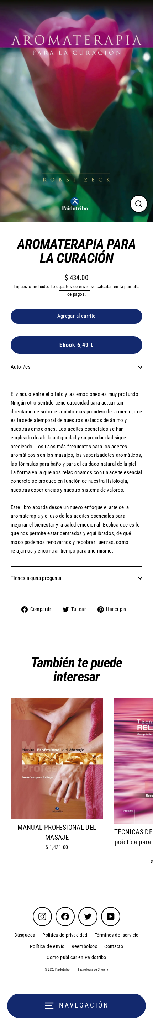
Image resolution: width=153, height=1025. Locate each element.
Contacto (113, 946)
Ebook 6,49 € (76, 345)
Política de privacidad (64, 935)
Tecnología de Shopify (93, 969)
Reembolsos (84, 946)
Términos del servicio (117, 935)
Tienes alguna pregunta (36, 578)
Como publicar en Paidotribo (76, 957)
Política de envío (47, 946)
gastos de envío (74, 286)
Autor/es (21, 367)
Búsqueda (24, 935)
